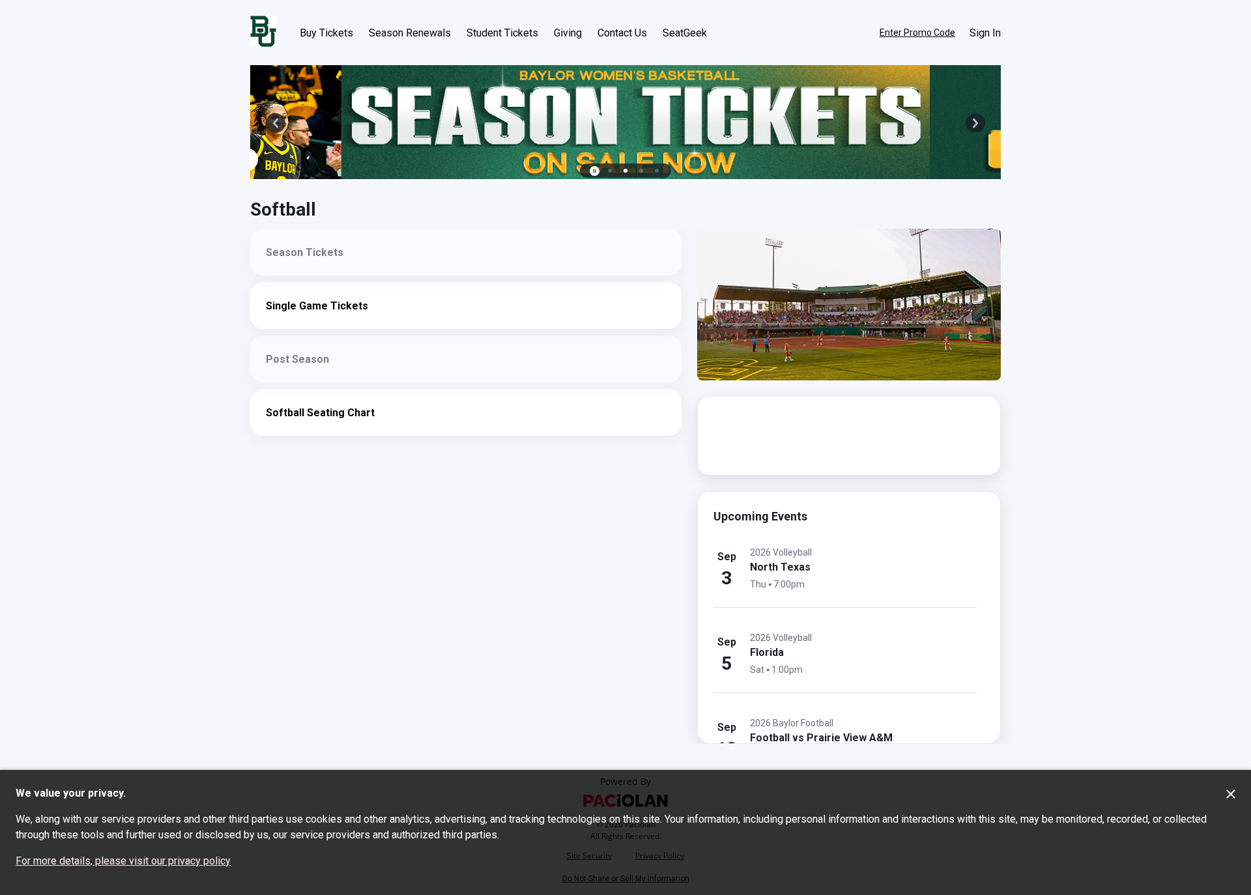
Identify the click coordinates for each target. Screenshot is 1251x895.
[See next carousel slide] (975, 123)
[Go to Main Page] (263, 33)
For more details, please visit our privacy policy (123, 861)
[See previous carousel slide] (275, 123)
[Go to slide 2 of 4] (625, 170)
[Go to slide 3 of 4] (641, 170)
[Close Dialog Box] (1230, 794)
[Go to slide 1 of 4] (610, 170)
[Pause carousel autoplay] (594, 170)
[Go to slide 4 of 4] (657, 170)
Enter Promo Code (917, 32)
